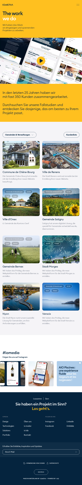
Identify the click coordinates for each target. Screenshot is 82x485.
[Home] (8, 5)
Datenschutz (54, 463)
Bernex (15, 243)
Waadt (48, 149)
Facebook (49, 426)
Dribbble (70, 426)
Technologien (8, 426)
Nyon (16, 290)
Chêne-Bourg (17, 149)
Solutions (6, 430)
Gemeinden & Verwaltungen (17, 135)
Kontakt (27, 435)
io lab (26, 430)
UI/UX (29, 144)
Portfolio (6, 435)
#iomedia (11, 352)
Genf (7, 149)
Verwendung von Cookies (35, 463)
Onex (14, 196)
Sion (47, 399)
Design (5, 422)
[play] (41, 61)
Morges (56, 243)
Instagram (49, 422)
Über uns (27, 422)
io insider (27, 426)
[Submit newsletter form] (77, 452)
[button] (1, 373)
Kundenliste (71, 135)
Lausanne (37, 399)
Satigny (55, 196)
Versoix (55, 290)
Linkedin (70, 422)
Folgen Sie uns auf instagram (15, 357)
